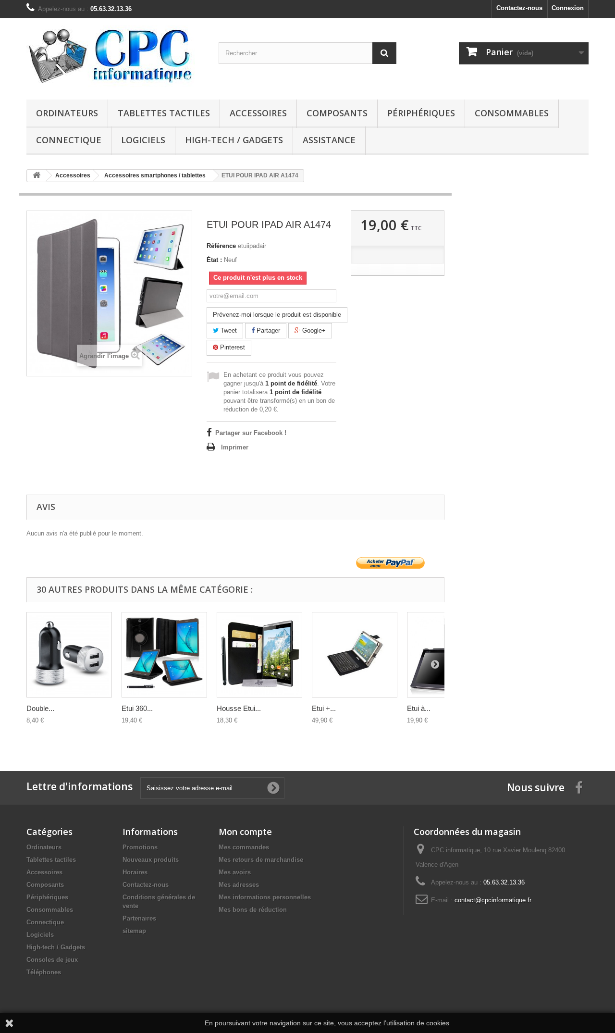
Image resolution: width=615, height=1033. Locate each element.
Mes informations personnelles (265, 897)
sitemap (134, 930)
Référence (221, 245)
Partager (267, 330)
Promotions (140, 847)
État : (214, 259)
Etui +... (324, 708)
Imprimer (234, 447)
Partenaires (139, 918)
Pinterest (231, 347)
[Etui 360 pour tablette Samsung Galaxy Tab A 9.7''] (164, 654)
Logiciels (143, 140)
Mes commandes (244, 847)
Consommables (512, 113)
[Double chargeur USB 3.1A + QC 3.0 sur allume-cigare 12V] (69, 654)
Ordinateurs (67, 113)
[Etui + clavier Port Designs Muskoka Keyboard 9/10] (354, 654)
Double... (40, 708)
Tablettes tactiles (164, 113)
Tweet (228, 330)
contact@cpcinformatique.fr (493, 900)
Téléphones (43, 972)
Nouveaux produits (151, 859)
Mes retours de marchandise (261, 859)
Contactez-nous (519, 8)
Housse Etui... (239, 708)
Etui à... (418, 708)
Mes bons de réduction (253, 909)
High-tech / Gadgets (234, 140)
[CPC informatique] (115, 56)
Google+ (313, 330)
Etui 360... (137, 708)
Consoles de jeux (52, 959)
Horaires (135, 872)
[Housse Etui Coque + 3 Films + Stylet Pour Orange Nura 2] (259, 654)
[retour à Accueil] (36, 176)
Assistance (329, 140)
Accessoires (258, 113)
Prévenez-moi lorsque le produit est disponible (277, 314)
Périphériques (421, 113)
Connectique (68, 140)
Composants (337, 113)
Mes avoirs (235, 872)
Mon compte (245, 831)
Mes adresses (239, 884)
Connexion (568, 8)
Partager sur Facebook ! (250, 432)
